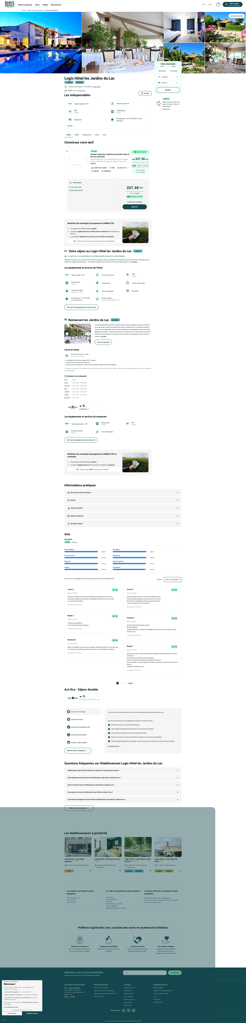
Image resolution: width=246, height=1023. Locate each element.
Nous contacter (98, 996)
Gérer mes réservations (101, 988)
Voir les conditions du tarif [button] (76, 190)
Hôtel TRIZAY (109, 897)
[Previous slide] (68, 158)
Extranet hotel (128, 990)
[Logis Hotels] (9, 4)
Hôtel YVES (109, 902)
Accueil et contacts (77, 508)
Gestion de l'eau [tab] (77, 719)
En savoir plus (83, 409)
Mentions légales (158, 988)
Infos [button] (97, 135)
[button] (3, 1019)
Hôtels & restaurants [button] (25, 5)
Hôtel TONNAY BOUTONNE (114, 904)
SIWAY (139, 1021)
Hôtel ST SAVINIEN (111, 906)
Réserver (135, 207)
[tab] (77, 342)
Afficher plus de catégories (76, 750)
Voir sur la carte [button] (96, 86)
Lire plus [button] (134, 262)
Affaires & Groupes (129, 999)
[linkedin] (133, 1010)
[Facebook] (123, 1010)
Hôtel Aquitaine (71, 900)
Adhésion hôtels (128, 993)
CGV (154, 996)
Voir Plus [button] (70, 125)
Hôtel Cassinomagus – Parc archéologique (157, 898)
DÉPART (173, 66)
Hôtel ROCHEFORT (111, 899)
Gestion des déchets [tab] (78, 735)
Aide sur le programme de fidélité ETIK (105, 993)
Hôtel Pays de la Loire (73, 898)
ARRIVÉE (162, 66)
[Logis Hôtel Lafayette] (78, 847)
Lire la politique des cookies (11, 1007)
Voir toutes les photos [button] (236, 16)
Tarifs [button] (68, 135)
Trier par (159, 579)
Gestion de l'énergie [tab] (78, 712)
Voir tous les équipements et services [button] (81, 307)
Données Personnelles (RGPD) (162, 990)
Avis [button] (104, 135)
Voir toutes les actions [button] (113, 746)
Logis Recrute (128, 1002)
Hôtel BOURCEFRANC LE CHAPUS (116, 908)
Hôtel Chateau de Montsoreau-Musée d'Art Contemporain (161, 900)
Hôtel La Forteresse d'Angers (152, 902)
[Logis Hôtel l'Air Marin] (168, 847)
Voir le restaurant (103, 342)
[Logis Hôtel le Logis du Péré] (138, 847)
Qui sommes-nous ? (129, 988)
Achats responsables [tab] (79, 742)
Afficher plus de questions (78, 808)
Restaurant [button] (87, 135)
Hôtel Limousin (71, 902)
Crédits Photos (157, 1002)
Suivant (129, 683)
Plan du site (156, 999)
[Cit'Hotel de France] (108, 847)
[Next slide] (85, 158)
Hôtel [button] (77, 135)
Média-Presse (128, 1005)
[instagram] (128, 1010)
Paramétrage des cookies (160, 993)
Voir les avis (82, 90)
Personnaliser (12, 1013)
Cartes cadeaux (128, 996)
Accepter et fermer (32, 1013)
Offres (37, 5)
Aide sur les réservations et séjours (104, 990)
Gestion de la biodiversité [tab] (80, 727)
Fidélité (45, 5)
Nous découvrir (56, 5)
